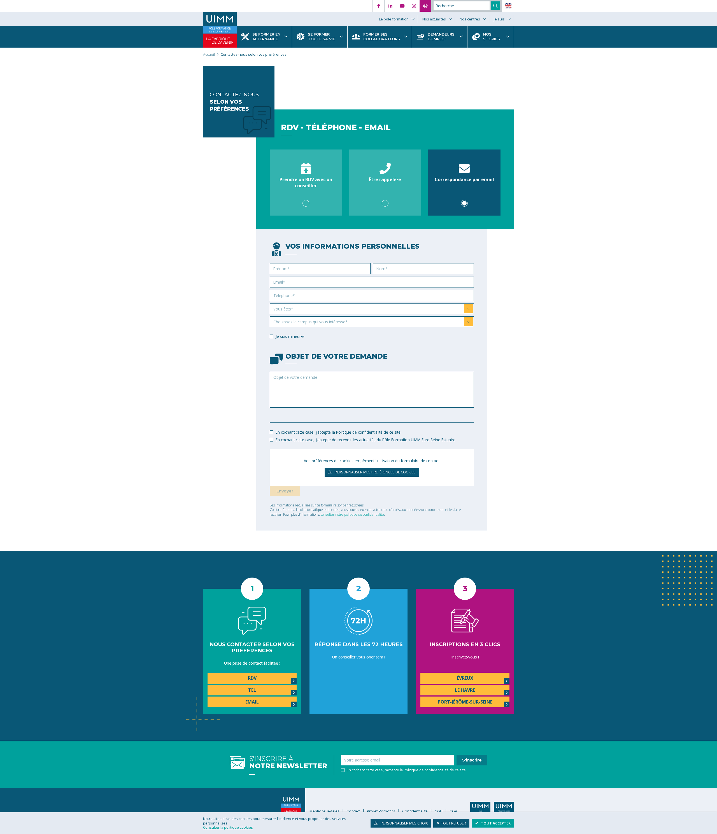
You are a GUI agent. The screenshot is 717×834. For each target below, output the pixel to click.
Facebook (378, 6)
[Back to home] (220, 19)
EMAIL (252, 702)
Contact (425, 6)
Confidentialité (415, 811)
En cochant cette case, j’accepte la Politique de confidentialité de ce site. (338, 432)
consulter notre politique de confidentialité (352, 514)
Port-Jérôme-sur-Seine (465, 702)
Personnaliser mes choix (404, 822)
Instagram (414, 6)
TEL (252, 690)
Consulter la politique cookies (228, 827)
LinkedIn (390, 6)
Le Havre (465, 690)
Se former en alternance (266, 36)
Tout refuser (453, 822)
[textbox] (369, 309)
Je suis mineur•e (290, 336)
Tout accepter (496, 822)
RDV (252, 678)
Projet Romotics (381, 811)
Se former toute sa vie (321, 36)
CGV (453, 811)
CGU (439, 811)
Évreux (465, 678)
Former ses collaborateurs (381, 36)
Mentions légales (324, 811)
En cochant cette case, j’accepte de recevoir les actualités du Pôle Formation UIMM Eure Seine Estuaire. (366, 439)
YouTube (402, 6)
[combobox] (372, 308)
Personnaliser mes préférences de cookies (375, 472)
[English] (508, 6)
